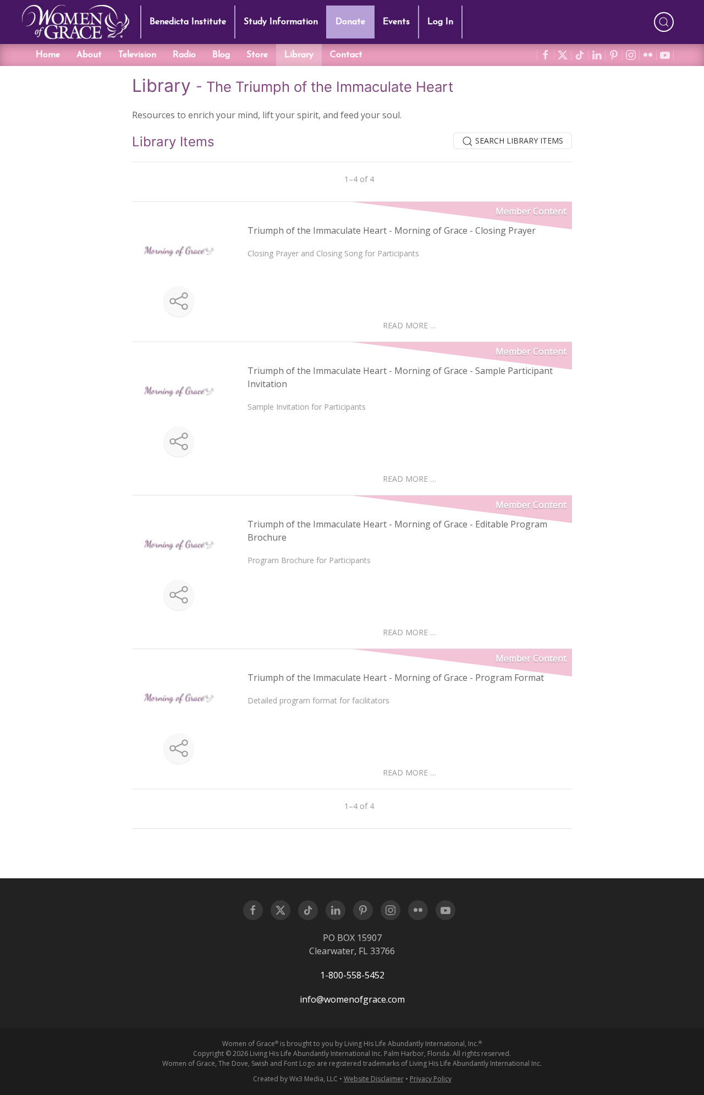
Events (396, 22)
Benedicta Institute (188, 22)
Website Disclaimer (374, 1078)
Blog (221, 55)
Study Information (281, 22)
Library (299, 55)
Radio (184, 55)
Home (48, 55)
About (89, 55)
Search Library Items (518, 140)
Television (137, 55)
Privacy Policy (431, 1078)
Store (257, 55)
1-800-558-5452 (352, 975)
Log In (440, 22)
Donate (350, 22)
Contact (346, 55)
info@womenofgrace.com (352, 999)
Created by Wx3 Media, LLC (295, 1078)
